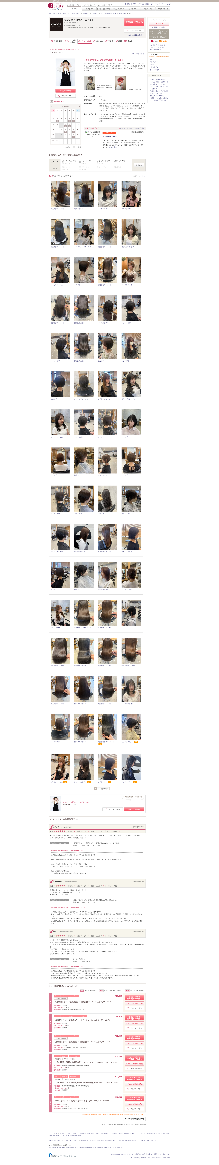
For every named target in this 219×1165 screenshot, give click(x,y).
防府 (55, 1133)
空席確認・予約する (134, 22)
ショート (86, 161)
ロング (121, 161)
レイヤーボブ (55, 361)
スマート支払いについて (157, 80)
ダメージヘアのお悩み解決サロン (72, 1135)
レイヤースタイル (104, 209)
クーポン (152, 64)
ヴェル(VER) (61, 1147)
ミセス (101, 163)
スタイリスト (122, 13)
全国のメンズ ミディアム (56, 1140)
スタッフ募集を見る (135, 35)
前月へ (52, 106)
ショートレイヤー (128, 513)
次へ (143, 176)
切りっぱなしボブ (128, 551)
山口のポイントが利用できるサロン (128, 1140)
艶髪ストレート (79, 209)
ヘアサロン (74, 9)
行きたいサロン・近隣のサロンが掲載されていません (159, 83)
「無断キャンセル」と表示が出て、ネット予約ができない (159, 99)
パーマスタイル (127, 285)
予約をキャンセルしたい (157, 96)
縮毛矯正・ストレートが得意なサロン (123, 1133)
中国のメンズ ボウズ (72, 1140)
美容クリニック (163, 9)
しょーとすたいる (128, 742)
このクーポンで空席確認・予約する (134, 998)
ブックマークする (135, 30)
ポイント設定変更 (155, 50)
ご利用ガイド (166, 1157)
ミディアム (70, 161)
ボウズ (118, 167)
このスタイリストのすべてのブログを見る (132, 128)
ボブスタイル (55, 513)
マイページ (159, 4)
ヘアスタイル (89, 9)
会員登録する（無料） (159, 27)
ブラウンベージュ (57, 627)
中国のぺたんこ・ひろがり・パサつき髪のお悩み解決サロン (98, 1140)
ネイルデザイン (154, 70)
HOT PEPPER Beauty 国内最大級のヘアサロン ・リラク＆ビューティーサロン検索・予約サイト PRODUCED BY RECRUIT (56, 6)
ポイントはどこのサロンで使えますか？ (159, 88)
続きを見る (113, 147)
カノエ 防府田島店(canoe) (108, 13)
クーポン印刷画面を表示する (134, 1119)
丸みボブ (54, 399)
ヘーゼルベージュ (57, 285)
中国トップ (86, 13)
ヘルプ (168, 4)
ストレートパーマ (110, 137)
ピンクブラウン (127, 209)
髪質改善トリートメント (82, 627)
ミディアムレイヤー (128, 247)
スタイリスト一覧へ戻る (139, 54)
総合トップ (52, 13)
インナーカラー (127, 782)
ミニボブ (77, 285)
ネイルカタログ (118, 9)
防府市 (68, 1133)
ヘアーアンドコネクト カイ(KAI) (113, 1147)
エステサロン (148, 9)
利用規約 (143, 1157)
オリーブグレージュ (81, 399)
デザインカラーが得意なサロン (146, 1133)
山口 (50, 1133)
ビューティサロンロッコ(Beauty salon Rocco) (79, 1147)
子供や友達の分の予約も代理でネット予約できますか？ (159, 92)
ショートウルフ (127, 589)
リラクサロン (133, 9)
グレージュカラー (104, 513)
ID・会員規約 (135, 1157)
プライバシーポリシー (154, 1157)
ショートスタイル (57, 551)
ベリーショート (69, 163)
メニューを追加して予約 (135, 1003)
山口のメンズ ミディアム (148, 1140)
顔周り (76, 475)
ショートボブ (126, 323)
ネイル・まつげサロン (104, 9)
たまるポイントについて (157, 45)
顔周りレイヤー (103, 589)
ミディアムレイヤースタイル (84, 247)
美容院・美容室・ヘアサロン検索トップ (138, 4)
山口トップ (95, 13)
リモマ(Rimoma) (98, 1147)
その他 (83, 169)
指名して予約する (65, 90)
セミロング (105, 161)
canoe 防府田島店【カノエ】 (79, 20)
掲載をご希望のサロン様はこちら (159, 1154)
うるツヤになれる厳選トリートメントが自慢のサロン (94, 1133)
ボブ (123, 627)
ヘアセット (87, 163)
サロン (152, 59)
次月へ (79, 106)
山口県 (62, 1133)
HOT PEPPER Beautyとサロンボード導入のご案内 (128, 1154)
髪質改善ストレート (57, 209)
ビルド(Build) (52, 1147)
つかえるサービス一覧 (157, 47)
